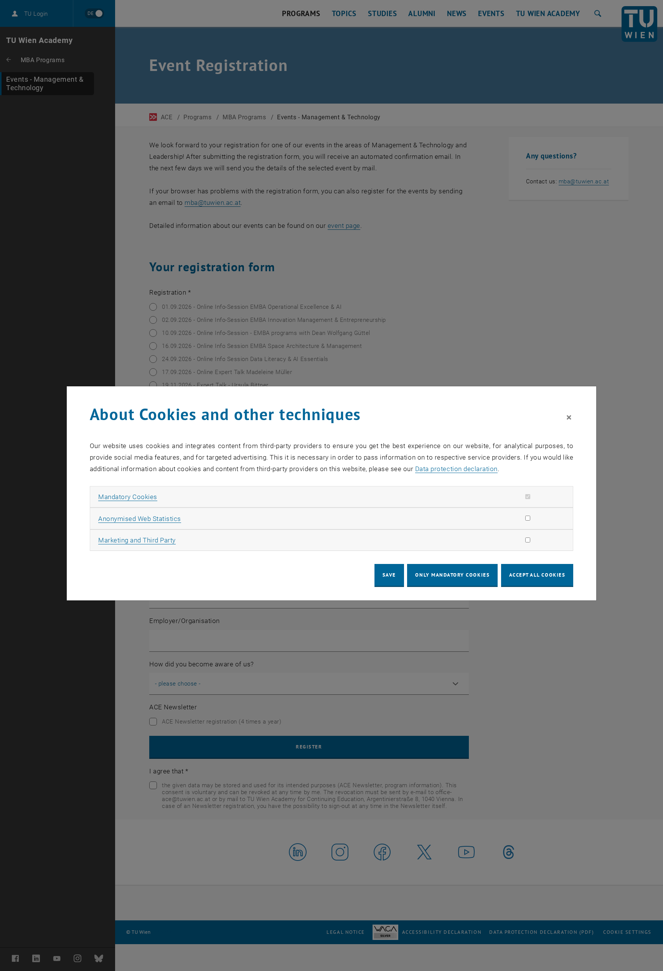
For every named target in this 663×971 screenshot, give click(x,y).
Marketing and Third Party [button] (137, 540)
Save (389, 575)
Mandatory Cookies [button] (127, 497)
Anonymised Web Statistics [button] (139, 519)
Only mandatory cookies (452, 575)
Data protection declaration (456, 469)
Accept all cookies (537, 575)
